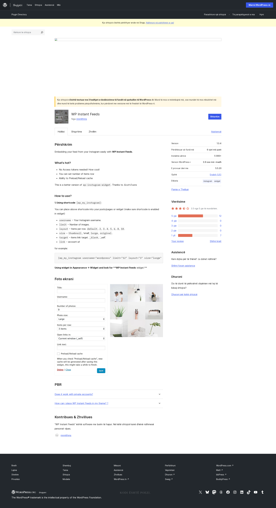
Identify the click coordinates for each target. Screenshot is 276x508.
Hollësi (61, 131)
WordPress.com (225, 465)
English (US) (215, 174)
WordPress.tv (121, 479)
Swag (169, 479)
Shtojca (66, 474)
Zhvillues (118, 474)
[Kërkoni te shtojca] (42, 32)
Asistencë (216, 131)
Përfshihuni (170, 465)
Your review (177, 241)
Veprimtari (170, 470)
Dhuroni (170, 474)
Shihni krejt (215, 241)
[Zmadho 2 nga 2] (159, 288)
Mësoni (117, 465)
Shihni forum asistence (183, 265)
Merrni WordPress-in (259, 5)
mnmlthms (81, 119)
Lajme (14, 470)
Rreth (14, 465)
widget (217, 181)
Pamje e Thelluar (180, 189)
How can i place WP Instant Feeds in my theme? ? (81, 403)
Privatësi (16, 479)
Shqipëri (42, 492)
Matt (219, 470)
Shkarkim (215, 116)
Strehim (15, 474)
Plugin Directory (19, 14)
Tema (65, 470)
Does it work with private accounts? (74, 394)
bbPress (221, 474)
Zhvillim (92, 131)
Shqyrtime (76, 131)
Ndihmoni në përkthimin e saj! (160, 22)
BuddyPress (223, 479)
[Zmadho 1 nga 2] (103, 288)
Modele (66, 479)
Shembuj (67, 465)
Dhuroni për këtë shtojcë (184, 294)
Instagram (208, 181)
